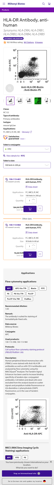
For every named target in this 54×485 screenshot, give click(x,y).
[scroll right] (51, 101)
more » (22, 139)
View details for (15, 155)
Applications (28, 272)
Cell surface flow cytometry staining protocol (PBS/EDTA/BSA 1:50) (24, 351)
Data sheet (32, 187)
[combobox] (27, 149)
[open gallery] (27, 71)
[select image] (10, 101)
